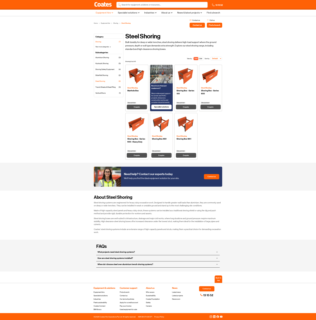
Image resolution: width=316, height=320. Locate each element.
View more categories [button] (103, 47)
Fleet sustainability (100, 302)
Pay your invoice (125, 306)
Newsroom (176, 299)
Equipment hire (99, 292)
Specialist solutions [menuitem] (127, 12)
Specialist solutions (101, 296)
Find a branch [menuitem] (213, 12)
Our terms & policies (127, 299)
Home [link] (96, 23)
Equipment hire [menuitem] (103, 12)
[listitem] (108, 57)
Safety (148, 302)
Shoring (98, 42)
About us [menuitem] (165, 12)
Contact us (124, 296)
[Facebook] (218, 316)
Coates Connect (99, 306)
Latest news (176, 292)
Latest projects (177, 296)
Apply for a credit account (129, 302)
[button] (103, 4)
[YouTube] (221, 316)
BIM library (97, 309)
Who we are (150, 292)
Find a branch (124, 292)
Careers (149, 306)
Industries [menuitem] (149, 12)
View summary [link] (131, 102)
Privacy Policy (159, 317)
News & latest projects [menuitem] (188, 12)
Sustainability (151, 296)
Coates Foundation (153, 299)
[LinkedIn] (214, 316)
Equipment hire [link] (105, 23)
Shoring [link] (115, 23)
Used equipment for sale (128, 309)
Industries (97, 299)
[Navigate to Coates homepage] (103, 5)
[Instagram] (211, 316)
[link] (206, 295)
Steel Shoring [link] (126, 23)
